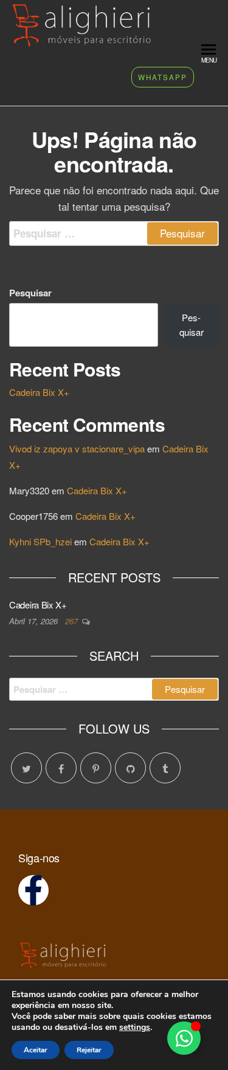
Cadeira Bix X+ (39, 392)
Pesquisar (30, 292)
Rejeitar (89, 1050)
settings (134, 1027)
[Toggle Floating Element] (184, 1038)
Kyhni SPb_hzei (40, 541)
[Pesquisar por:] (114, 233)
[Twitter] (26, 767)
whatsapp (162, 77)
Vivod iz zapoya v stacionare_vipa (77, 448)
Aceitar (35, 1050)
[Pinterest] (95, 767)
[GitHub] (130, 767)
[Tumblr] (165, 767)
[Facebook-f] (33, 890)
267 (72, 621)
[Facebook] (61, 767)
